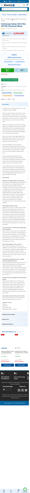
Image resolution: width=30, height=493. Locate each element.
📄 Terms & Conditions (7, 95)
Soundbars (25, 487)
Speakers (5, 488)
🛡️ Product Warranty (19, 95)
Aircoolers (4, 487)
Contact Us (10, 474)
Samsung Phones (11, 86)
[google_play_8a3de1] (7, 482)
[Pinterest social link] (9, 99)
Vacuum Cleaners (12, 487)
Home (4, 14)
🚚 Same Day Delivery (7, 92)
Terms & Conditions (15, 476)
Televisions (19, 487)
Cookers (16, 488)
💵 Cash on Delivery (18, 92)
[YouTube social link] (26, 482)
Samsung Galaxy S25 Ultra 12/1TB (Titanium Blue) (14, 90)
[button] (2, 19)
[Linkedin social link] (10, 99)
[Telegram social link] (14, 99)
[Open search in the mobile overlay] (14, 9)
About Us (4, 474)
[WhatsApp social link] (12, 99)
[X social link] (7, 99)
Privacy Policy (24, 474)
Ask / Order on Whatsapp (10, 79)
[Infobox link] (20, 468)
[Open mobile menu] (1, 5)
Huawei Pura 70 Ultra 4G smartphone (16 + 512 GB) (21, 445)
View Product (7, 457)
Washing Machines (23, 488)
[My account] (24, 5)
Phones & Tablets (12, 14)
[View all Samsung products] (14, 55)
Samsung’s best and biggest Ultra (11, 277)
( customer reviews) (12, 28)
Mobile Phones (22, 14)
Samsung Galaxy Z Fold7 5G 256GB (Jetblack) (7, 445)
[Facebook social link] (5, 99)
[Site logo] (9, 5)
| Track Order (16, 474)
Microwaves (10, 488)
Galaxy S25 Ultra (16, 108)
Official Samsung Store (14, 57)
